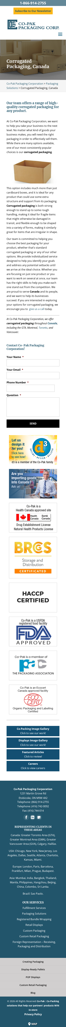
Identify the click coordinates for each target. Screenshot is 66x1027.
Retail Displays (34, 925)
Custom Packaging (34, 930)
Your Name (15, 357)
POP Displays (33, 977)
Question (14, 395)
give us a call (36, 309)
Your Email (15, 369)
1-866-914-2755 (33, 2)
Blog (33, 992)
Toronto (43, 327)
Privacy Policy (33, 1014)
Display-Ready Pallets (33, 969)
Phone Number (18, 382)
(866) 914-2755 (40, 802)
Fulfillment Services (34, 908)
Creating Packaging (33, 961)
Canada (52, 323)
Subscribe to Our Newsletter (33, 11)
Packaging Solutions (34, 913)
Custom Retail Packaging (34, 936)
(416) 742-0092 (40, 806)
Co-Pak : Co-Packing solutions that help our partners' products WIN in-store (33, 1005)
